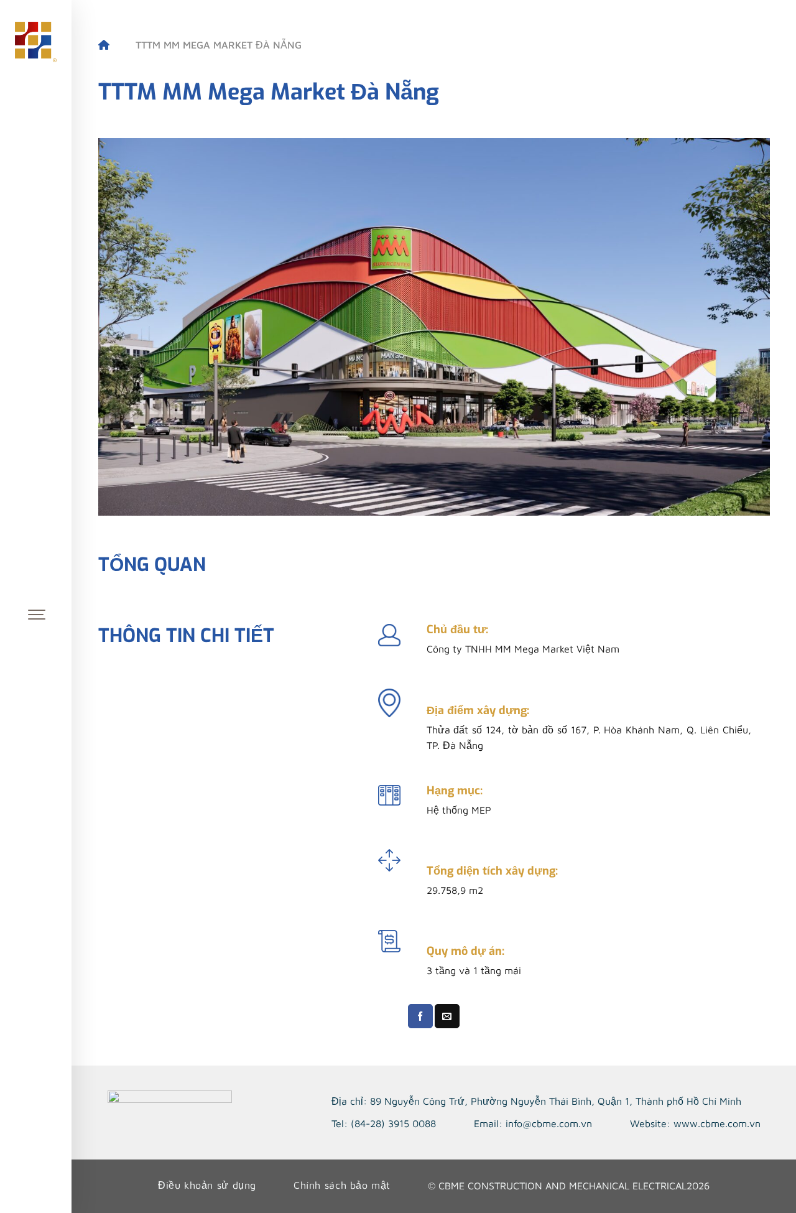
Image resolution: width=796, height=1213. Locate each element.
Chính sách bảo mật (342, 1185)
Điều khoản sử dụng (207, 1185)
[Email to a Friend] (447, 1016)
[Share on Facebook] (420, 1016)
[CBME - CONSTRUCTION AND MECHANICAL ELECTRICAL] (36, 42)
